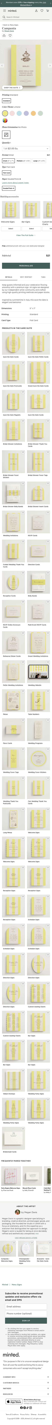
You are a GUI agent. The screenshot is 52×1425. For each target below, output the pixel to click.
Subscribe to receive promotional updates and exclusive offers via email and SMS (24, 1296)
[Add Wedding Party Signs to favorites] (47, 1070)
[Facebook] (21, 1407)
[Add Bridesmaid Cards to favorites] (22, 1128)
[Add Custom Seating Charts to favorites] (47, 983)
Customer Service (11, 1383)
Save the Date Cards (11, 357)
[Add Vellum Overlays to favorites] (22, 1070)
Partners (7, 1388)
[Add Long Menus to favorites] (22, 809)
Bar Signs (31, 1036)
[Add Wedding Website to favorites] (47, 662)
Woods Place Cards (29, 1188)
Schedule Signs (33, 920)
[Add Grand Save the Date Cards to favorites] (47, 362)
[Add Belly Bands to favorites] (47, 572)
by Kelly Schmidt (28, 1190)
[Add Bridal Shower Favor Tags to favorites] (47, 452)
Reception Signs (9, 891)
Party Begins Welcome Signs (10, 1188)
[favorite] (10, 36)
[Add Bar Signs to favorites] (47, 1012)
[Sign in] (36, 11)
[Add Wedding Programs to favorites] (47, 720)
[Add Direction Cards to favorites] (47, 541)
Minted (5, 1285)
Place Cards (7, 743)
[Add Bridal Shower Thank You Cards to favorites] (47, 420)
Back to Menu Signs (10, 25)
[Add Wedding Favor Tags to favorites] (22, 749)
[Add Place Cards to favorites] (22, 720)
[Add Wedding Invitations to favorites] (22, 512)
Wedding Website (34, 685)
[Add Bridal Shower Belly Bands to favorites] (22, 483)
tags (43, 277)
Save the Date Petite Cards (38, 357)
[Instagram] (30, 1407)
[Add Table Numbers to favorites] (47, 691)
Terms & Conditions (12, 1414)
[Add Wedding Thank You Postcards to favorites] (22, 778)
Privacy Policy (24, 1414)
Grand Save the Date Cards (38, 386)
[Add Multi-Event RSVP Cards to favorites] (47, 601)
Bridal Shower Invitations (12, 444)
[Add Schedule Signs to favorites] (47, 896)
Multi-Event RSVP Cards (37, 625)
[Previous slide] (2, 66)
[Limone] (5, 113)
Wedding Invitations (10, 535)
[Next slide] (50, 66)
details (8, 277)
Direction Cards (34, 564)
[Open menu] (5, 11)
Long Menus (7, 832)
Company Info (9, 1377)
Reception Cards (9, 596)
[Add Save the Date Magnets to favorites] (22, 391)
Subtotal (6, 255)
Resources (8, 1394)
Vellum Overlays (9, 1094)
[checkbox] (11, 228)
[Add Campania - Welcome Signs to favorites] (14, 1242)
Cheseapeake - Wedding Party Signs (24, 1261)
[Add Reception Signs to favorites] (22, 867)
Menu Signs (17, 1285)
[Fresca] (40, 113)
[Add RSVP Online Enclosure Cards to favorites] (22, 601)
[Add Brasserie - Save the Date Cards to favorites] (49, 1242)
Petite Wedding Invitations (13, 685)
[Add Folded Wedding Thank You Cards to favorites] (22, 541)
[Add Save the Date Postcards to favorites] (22, 362)
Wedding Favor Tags (11, 772)
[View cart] (47, 11)
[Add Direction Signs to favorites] (22, 954)
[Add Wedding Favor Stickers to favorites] (47, 749)
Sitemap (33, 1414)
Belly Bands (32, 596)
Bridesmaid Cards (9, 1152)
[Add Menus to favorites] (22, 691)
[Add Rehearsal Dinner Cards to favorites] (22, 633)
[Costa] (19, 113)
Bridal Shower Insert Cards (38, 506)
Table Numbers (33, 714)
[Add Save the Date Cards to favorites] (22, 333)
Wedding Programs (35, 743)
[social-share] (4, 36)
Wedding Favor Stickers (37, 772)
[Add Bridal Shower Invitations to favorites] (22, 420)
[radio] (6, 100)
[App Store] (14, 1402)
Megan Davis (9, 31)
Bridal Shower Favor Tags (38, 475)
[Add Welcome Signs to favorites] (47, 809)
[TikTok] (27, 1407)
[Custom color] (5, 120)
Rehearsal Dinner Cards (12, 656)
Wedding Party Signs (36, 1094)
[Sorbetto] (33, 113)
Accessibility (42, 1414)
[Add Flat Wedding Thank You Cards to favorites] (47, 778)
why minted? (26, 277)
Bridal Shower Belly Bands (13, 506)
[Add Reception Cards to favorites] (22, 572)
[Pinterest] (24, 1407)
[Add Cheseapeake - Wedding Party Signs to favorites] (31, 1242)
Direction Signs (8, 978)
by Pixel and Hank (7, 1190)
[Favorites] (42, 11)
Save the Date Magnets (11, 415)
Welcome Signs (34, 832)
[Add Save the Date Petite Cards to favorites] (47, 333)
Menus (5, 714)
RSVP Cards (32, 535)
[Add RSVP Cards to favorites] (47, 512)
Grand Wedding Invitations (38, 656)
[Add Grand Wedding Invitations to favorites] (47, 633)
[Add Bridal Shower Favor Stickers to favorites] (22, 452)
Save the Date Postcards (12, 386)
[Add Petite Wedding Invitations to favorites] (22, 662)
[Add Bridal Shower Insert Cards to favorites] (47, 483)
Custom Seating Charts (36, 1007)
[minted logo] (12, 11)
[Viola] (26, 113)
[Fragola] (12, 113)
